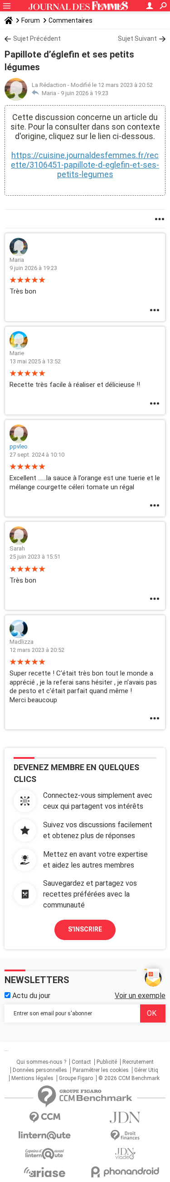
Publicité (107, 1062)
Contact (81, 1062)
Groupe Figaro (76, 1078)
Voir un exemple (140, 995)
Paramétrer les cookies (101, 1070)
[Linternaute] (45, 1135)
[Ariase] (45, 1172)
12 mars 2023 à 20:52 (37, 649)
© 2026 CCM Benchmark (129, 1078)
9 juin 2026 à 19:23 (84, 93)
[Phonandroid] (125, 1171)
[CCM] (45, 1117)
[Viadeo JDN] (125, 1153)
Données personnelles (40, 1070)
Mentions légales (32, 1078)
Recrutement (138, 1062)
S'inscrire (85, 929)
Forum (30, 20)
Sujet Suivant (137, 38)
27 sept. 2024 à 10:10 (37, 454)
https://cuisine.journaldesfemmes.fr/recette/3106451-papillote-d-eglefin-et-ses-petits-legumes (85, 164)
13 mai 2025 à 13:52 (35, 361)
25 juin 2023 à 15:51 (35, 556)
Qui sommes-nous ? (41, 1062)
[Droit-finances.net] (125, 1135)
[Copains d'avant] (45, 1153)
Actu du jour (30, 995)
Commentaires (70, 20)
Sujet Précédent (37, 38)
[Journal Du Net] (125, 1117)
